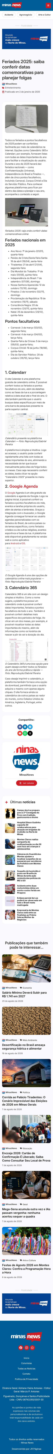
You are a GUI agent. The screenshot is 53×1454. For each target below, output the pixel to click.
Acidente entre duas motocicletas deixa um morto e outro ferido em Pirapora (28, 889)
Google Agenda (23, 486)
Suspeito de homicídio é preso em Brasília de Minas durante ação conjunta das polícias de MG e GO (29, 876)
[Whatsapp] (32, 1347)
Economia (27, 988)
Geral (25, 1204)
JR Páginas (35, 1449)
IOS (23, 543)
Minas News (27, 1442)
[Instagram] (26, 1347)
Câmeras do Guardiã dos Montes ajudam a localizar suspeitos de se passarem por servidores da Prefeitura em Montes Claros (29, 860)
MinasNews (11, 84)
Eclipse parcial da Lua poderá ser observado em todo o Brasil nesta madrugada (29, 901)
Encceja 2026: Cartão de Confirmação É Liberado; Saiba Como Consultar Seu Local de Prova (26, 1157)
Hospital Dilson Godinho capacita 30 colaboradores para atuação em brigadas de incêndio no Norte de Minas (29, 828)
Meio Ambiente (30, 1040)
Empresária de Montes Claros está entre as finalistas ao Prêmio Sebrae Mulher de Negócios (28, 915)
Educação (27, 1148)
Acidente (9, 14)
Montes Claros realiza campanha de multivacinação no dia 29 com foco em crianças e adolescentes (29, 844)
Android (14, 543)
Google (11, 492)
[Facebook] (20, 1347)
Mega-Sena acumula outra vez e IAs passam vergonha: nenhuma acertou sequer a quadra (26, 1212)
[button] (19, 726)
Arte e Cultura (29, 1260)
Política (26, 1092)
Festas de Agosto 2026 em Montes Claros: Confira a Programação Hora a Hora (26, 1268)
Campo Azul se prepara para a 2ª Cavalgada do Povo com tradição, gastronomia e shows (28, 813)
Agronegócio (25, 14)
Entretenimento (13, 87)
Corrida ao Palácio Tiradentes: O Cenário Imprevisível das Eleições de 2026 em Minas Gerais (24, 1101)
